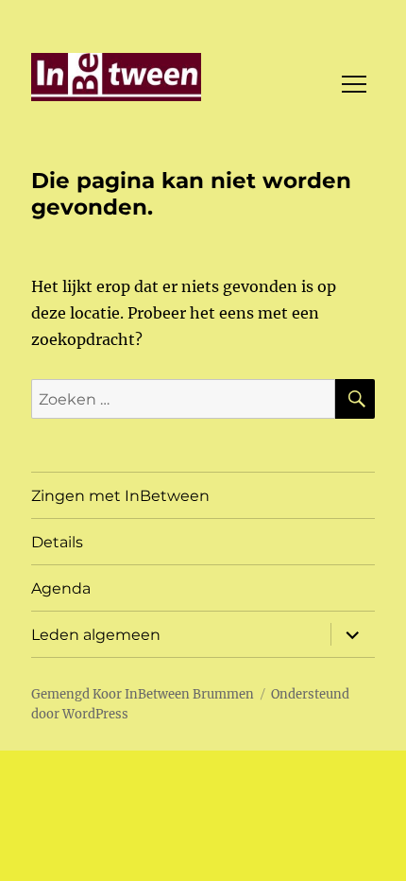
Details (57, 542)
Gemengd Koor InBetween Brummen (142, 694)
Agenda (61, 588)
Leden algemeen (96, 635)
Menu (354, 84)
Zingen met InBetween (120, 496)
